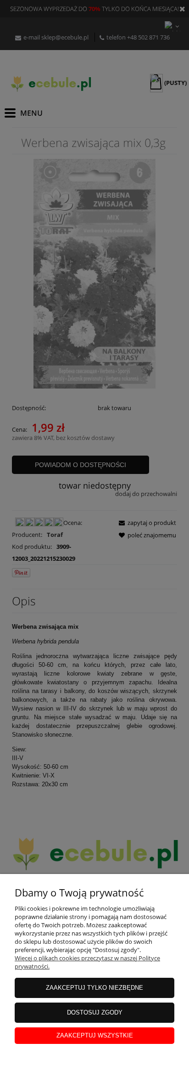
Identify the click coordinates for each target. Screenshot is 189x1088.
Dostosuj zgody (94, 1012)
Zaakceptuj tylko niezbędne (94, 987)
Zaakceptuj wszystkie (94, 1035)
